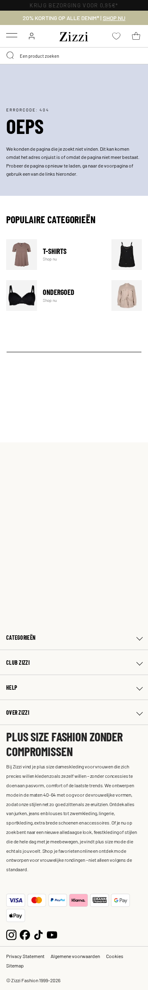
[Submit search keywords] (11, 56)
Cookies (114, 956)
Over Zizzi (17, 712)
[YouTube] (52, 934)
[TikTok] (38, 934)
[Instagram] (11, 934)
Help (11, 687)
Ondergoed (53, 295)
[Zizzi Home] (74, 35)
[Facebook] (25, 934)
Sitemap (15, 965)
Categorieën (20, 637)
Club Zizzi (18, 662)
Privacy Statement (25, 956)
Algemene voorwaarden (75, 956)
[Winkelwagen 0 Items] (136, 36)
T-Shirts (53, 254)
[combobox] (74, 56)
